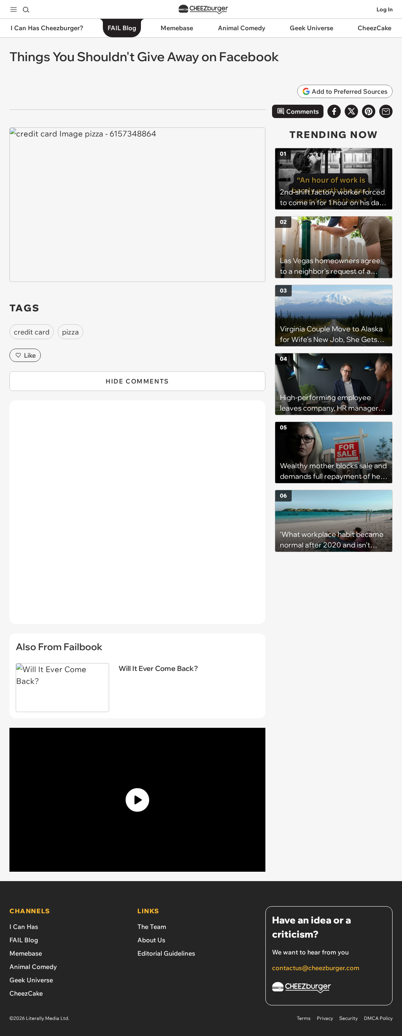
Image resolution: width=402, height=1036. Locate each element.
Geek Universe (31, 980)
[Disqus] (137, 516)
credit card (31, 331)
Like (30, 355)
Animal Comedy (33, 967)
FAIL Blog (23, 940)
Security (348, 1018)
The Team (151, 927)
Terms (304, 1018)
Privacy (325, 1018)
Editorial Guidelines (166, 953)
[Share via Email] (386, 111)
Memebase (25, 953)
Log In (384, 9)
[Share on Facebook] (334, 111)
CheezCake (26, 993)
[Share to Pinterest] (368, 111)
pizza (70, 331)
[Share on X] (351, 111)
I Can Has (23, 927)
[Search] (26, 9)
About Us (151, 940)
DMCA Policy (378, 1018)
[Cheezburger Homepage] (203, 9)
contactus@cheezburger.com (315, 968)
